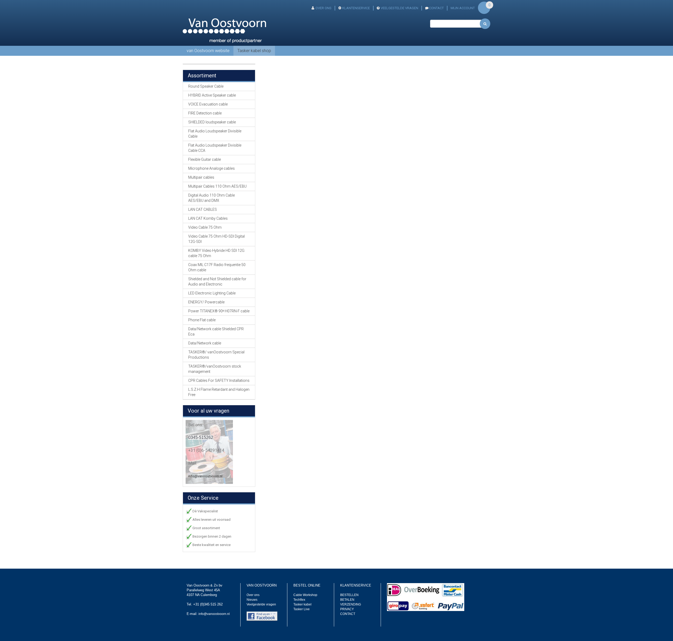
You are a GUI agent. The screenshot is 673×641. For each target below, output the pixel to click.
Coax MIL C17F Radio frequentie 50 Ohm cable (217, 267)
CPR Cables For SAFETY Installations (218, 380)
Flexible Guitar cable (204, 159)
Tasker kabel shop (254, 50)
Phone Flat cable (202, 320)
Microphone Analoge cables (211, 168)
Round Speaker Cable (205, 86)
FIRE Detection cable (205, 113)
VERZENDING (350, 604)
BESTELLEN (349, 595)
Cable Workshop (305, 595)
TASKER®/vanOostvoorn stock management (214, 369)
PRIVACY (347, 609)
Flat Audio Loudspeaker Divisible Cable (214, 133)
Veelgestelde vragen (261, 604)
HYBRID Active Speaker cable (212, 95)
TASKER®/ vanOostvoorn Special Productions (216, 354)
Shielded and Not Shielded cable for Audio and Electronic (217, 281)
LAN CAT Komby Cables (208, 218)
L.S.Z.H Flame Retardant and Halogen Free (218, 392)
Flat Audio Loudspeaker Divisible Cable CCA (214, 148)
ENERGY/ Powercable (206, 302)
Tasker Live (301, 609)
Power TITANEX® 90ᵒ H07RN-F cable (218, 311)
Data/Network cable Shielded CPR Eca (216, 331)
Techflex (299, 600)
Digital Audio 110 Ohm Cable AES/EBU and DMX (211, 198)
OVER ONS (323, 8)
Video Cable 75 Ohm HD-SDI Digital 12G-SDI (216, 239)
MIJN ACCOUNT (463, 8)
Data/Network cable (204, 343)
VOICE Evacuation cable (208, 104)
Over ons (253, 595)
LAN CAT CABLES (202, 209)
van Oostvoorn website (208, 50)
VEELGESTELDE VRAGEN (399, 8)
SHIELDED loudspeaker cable (212, 122)
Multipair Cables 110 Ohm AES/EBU (217, 186)
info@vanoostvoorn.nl (205, 476)
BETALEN (347, 600)
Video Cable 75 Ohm (205, 227)
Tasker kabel (302, 604)
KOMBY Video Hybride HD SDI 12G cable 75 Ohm (216, 253)
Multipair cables (201, 177)
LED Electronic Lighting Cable (212, 293)
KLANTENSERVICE (356, 8)
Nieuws (252, 600)
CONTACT (436, 8)
